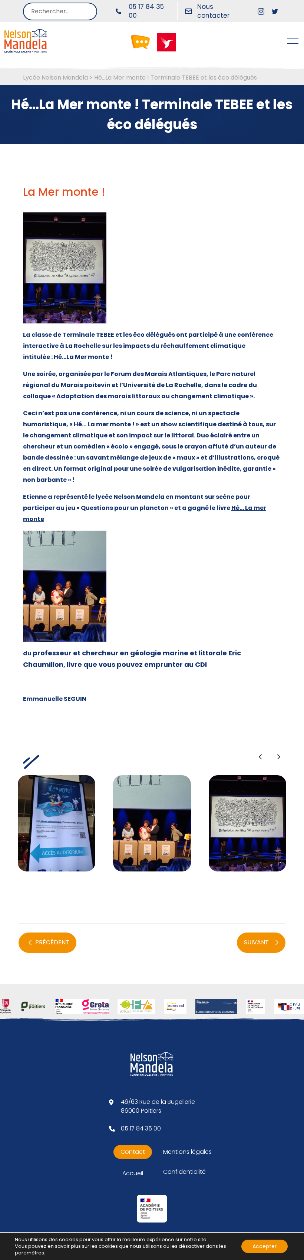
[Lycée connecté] (140, 41)
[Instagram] (261, 11)
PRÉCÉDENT (52, 942)
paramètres (29, 1253)
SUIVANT (256, 942)
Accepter (264, 1246)
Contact (132, 1152)
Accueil (132, 1173)
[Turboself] (166, 41)
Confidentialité (184, 1171)
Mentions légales (187, 1152)
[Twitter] (275, 11)
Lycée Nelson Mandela (55, 77)
